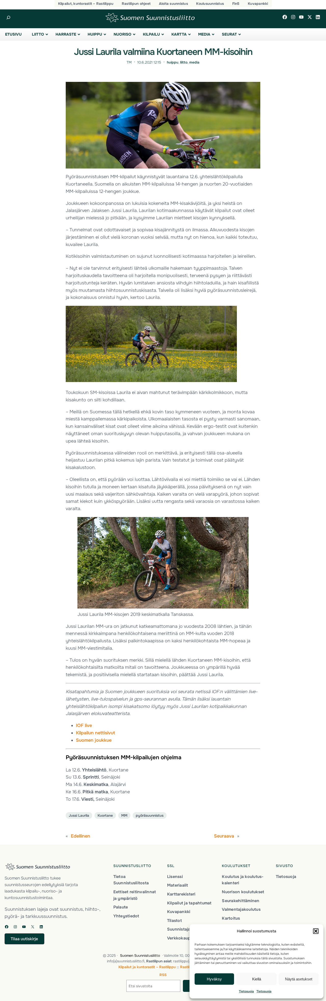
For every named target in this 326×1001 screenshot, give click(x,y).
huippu (172, 62)
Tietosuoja (246, 991)
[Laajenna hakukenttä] (8, 18)
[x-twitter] (309, 17)
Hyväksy (214, 979)
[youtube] (301, 17)
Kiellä (256, 979)
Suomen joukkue (94, 740)
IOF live (84, 725)
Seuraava (224, 836)
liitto (183, 62)
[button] (315, 931)
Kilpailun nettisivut (95, 733)
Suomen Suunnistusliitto (140, 955)
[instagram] (293, 17)
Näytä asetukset (298, 979)
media (194, 62)
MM (124, 815)
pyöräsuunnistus (150, 815)
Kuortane (105, 815)
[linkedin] (317, 17)
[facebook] (284, 17)
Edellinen (80, 836)
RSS (163, 975)
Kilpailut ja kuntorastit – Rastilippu (147, 967)
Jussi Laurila (79, 815)
